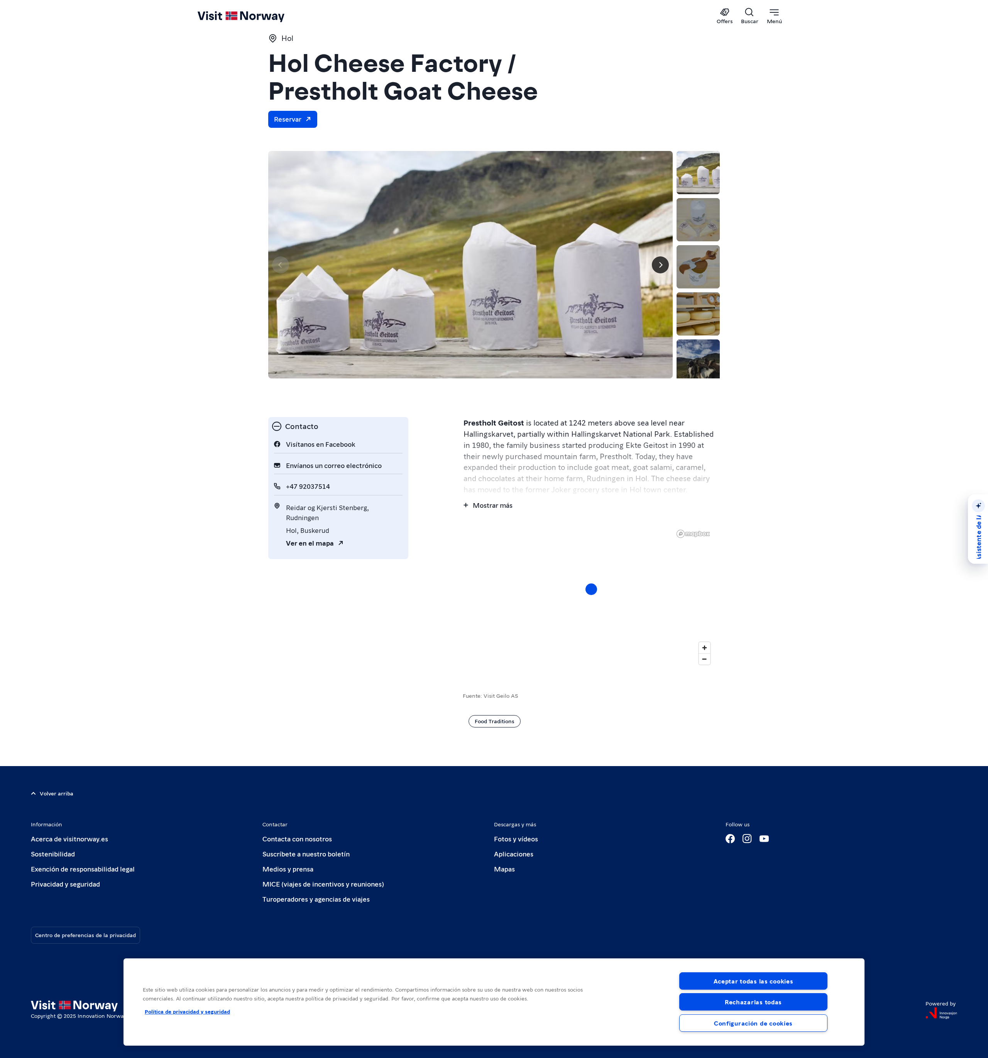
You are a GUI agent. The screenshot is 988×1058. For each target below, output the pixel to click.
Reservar (287, 118)
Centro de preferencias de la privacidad (85, 934)
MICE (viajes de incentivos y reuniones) (323, 883)
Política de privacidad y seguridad (187, 1011)
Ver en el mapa (310, 542)
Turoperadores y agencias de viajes (316, 898)
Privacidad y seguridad (65, 883)
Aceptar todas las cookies (753, 981)
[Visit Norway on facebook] (730, 838)
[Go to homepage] (254, 16)
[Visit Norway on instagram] (747, 838)
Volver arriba (56, 793)
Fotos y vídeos (516, 838)
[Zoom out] (704, 659)
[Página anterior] (280, 264)
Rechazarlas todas (753, 1002)
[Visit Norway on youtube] (764, 838)
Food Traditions (494, 720)
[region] (494, 1002)
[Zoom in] (704, 647)
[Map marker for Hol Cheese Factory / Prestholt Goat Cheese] (591, 589)
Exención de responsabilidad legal (83, 868)
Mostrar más (493, 504)
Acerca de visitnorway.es (69, 838)
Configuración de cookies (753, 1023)
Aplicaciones (513, 853)
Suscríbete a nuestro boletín (306, 853)
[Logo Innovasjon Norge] (941, 1013)
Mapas (504, 868)
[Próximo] (660, 264)
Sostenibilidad (53, 853)
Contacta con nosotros (297, 838)
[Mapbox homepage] (693, 533)
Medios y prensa (287, 868)
